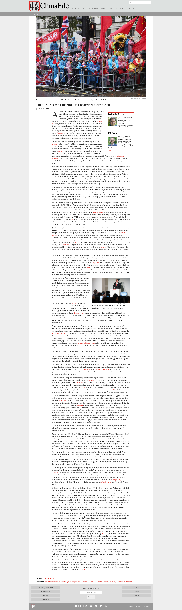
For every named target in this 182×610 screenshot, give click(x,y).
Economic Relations (88, 582)
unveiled (54, 144)
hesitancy (60, 133)
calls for (89, 267)
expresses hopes (98, 212)
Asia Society (146, 606)
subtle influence (106, 482)
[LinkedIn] (76, 606)
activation (91, 380)
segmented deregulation (60, 333)
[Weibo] (96, 606)
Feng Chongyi (117, 479)
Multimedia (113, 8)
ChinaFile (49, 6)
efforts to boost (78, 313)
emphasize (95, 262)
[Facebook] (81, 606)
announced (110, 390)
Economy (46, 578)
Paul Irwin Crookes (116, 114)
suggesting (55, 472)
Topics (122, 8)
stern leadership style (102, 369)
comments (108, 210)
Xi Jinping (113, 582)
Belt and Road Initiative (102, 582)
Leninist (87, 369)
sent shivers (79, 382)
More (109, 131)
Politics (52, 578)
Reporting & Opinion (79, 8)
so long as (110, 457)
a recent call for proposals (86, 343)
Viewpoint (35, 14)
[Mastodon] (100, 606)
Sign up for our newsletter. (91, 588)
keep (83, 387)
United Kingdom (66, 582)
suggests (80, 405)
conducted (62, 400)
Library (103, 8)
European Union (76, 582)
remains (76, 318)
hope (107, 158)
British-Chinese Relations (52, 582)
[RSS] (105, 606)
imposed (103, 247)
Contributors (132, 8)
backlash (104, 533)
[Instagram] (91, 606)
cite (72, 219)
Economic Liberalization (124, 582)
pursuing (61, 151)
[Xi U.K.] (111, 290)
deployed (66, 244)
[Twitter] (86, 606)
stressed (75, 303)
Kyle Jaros (112, 133)
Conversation (93, 8)
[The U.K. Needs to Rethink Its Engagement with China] (91, 56)
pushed (77, 242)
